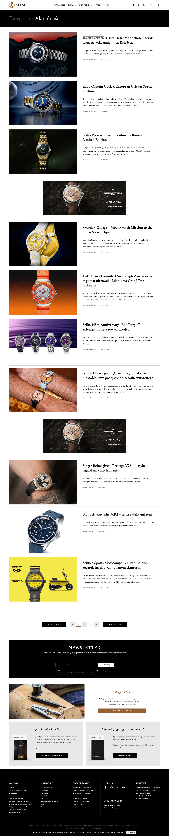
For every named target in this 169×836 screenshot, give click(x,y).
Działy (71, 5)
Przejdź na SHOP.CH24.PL (122, 710)
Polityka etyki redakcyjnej (17, 809)
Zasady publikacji (15, 812)
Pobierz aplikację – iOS (112, 805)
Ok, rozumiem (131, 832)
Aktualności (60, 5)
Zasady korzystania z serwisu (19, 801)
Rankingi (44, 796)
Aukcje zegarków (47, 787)
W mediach (13, 793)
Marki (97, 5)
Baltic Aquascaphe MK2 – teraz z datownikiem (117, 514)
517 (96, 624)
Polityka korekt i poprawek (18, 807)
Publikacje (44, 793)
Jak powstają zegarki (80, 798)
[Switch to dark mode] (144, 5)
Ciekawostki (45, 790)
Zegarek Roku (77, 804)
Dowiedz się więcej (88, 672)
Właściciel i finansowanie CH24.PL (20, 804)
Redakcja (12, 787)
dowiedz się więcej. (117, 832)
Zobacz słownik (124, 755)
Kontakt (11, 796)
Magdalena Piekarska (89, 59)
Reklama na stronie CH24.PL (18, 790)
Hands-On (44, 798)
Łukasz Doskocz (88, 487)
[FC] (84, 198)
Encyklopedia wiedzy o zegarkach (84, 790)
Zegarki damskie (46, 807)
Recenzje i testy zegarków (49, 801)
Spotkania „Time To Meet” (81, 801)
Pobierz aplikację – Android (113, 808)
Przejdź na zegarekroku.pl (51, 755)
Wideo (43, 804)
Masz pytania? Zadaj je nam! (82, 787)
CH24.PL (17, 5)
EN (159, 5)
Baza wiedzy (84, 5)
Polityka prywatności (16, 798)
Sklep (107, 5)
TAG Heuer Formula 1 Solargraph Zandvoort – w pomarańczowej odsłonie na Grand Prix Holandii (117, 281)
